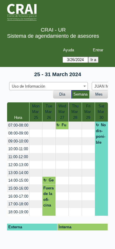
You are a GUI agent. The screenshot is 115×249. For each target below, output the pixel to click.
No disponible (101, 134)
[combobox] (48, 86)
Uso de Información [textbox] (28, 86)
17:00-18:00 (18, 204)
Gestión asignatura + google (48, 181)
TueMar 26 (49, 112)
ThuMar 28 (75, 112)
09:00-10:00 (18, 141)
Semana (80, 94)
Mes (99, 94)
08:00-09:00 (18, 133)
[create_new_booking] (35, 126)
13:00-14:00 (18, 173)
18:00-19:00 (18, 212)
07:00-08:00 (18, 125)
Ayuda (68, 50)
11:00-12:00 (18, 157)
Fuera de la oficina (62, 126)
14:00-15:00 (18, 180)
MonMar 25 (36, 112)
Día (62, 94)
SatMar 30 (101, 112)
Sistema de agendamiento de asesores (53, 36)
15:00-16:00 (18, 188)
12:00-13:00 (18, 165)
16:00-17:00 (18, 196)
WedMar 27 (62, 112)
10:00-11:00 (18, 149)
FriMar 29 (88, 112)
